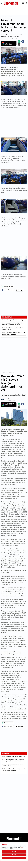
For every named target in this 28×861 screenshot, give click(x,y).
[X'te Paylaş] (19, 44)
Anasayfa (5, 16)
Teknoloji (10, 16)
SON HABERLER (7, 317)
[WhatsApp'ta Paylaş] (19, 41)
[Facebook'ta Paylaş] (22, 41)
